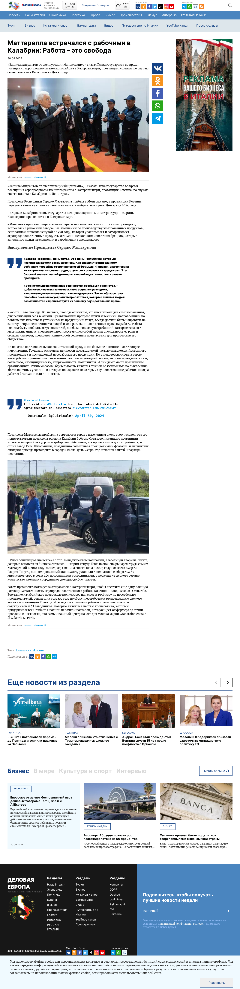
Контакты (116, 884)
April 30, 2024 (89, 416)
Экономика (57, 15)
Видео (108, 25)
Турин (12, 25)
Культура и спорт (56, 25)
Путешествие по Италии (140, 25)
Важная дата (86, 25)
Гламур (151, 15)
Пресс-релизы (207, 25)
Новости (14, 15)
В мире (110, 15)
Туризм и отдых (97, 826)
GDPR (114, 889)
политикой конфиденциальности (182, 923)
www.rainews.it (35, 177)
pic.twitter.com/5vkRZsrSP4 (94, 408)
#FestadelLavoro (36, 400)
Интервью (169, 15)
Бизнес (30, 25)
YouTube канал (177, 25)
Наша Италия (35, 15)
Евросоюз (128, 733)
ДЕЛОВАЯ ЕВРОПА (21, 883)
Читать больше (214, 771)
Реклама (116, 914)
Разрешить (217, 983)
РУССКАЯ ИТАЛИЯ (194, 15)
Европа (94, 15)
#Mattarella (56, 404)
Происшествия (131, 15)
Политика (77, 15)
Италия (38, 650)
